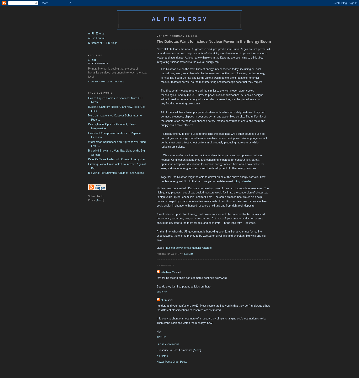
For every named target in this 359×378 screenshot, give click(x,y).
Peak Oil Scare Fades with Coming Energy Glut (116, 159)
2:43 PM (161, 337)
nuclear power (174, 247)
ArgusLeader (243, 181)
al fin (164, 300)
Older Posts (180, 361)
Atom (197, 350)
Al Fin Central (96, 38)
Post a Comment (169, 344)
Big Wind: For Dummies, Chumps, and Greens (116, 172)
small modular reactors (198, 247)
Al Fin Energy (179, 19)
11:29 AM (162, 292)
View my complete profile (106, 82)
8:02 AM (188, 254)
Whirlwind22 (168, 272)
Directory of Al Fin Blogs (102, 42)
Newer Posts (165, 361)
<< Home (162, 355)
